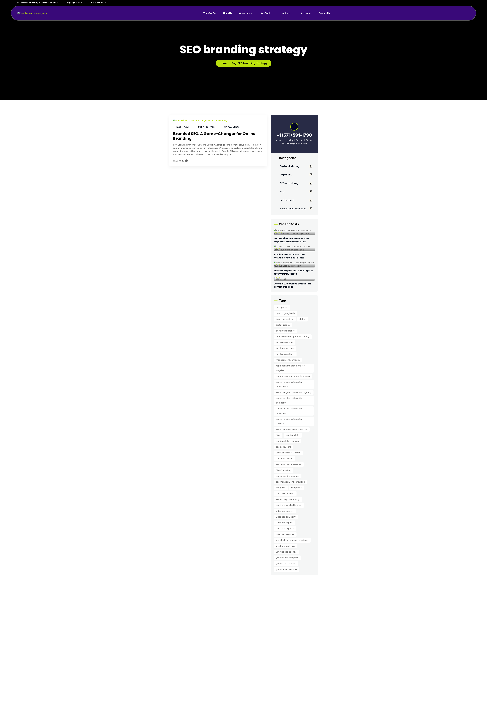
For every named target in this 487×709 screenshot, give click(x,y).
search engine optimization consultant (289, 411)
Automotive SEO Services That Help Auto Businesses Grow (292, 240)
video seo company (285, 516)
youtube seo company (287, 557)
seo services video (285, 493)
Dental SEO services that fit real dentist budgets (292, 285)
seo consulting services (287, 476)
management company (288, 359)
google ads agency (285, 330)
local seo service (284, 342)
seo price (280, 487)
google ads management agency (292, 336)
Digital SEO (296, 174)
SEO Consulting (283, 470)
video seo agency (284, 511)
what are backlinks (285, 546)
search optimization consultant (291, 429)
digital (302, 319)
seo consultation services (288, 464)
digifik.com (182, 127)
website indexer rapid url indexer (292, 540)
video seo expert (284, 522)
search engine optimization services (289, 421)
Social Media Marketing (295, 208)
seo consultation (284, 458)
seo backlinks (292, 435)
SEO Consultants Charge (288, 452)
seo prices (296, 487)
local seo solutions (285, 354)
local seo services (285, 348)
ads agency (282, 307)
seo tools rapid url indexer (289, 505)
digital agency (283, 325)
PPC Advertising (295, 183)
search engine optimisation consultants (289, 384)
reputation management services (293, 376)
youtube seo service (286, 563)
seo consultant (283, 446)
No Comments (232, 127)
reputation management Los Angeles (290, 368)
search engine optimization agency (293, 392)
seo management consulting (290, 481)
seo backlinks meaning (287, 441)
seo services (295, 200)
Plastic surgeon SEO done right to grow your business (293, 272)
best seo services (284, 319)
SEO (296, 191)
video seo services (285, 534)
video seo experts (285, 528)
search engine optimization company (289, 400)
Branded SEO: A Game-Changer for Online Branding (214, 136)
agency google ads (285, 313)
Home (224, 63)
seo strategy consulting (287, 499)
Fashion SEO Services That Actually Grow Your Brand (289, 256)
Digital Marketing (295, 166)
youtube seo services (286, 569)
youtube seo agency (286, 551)
